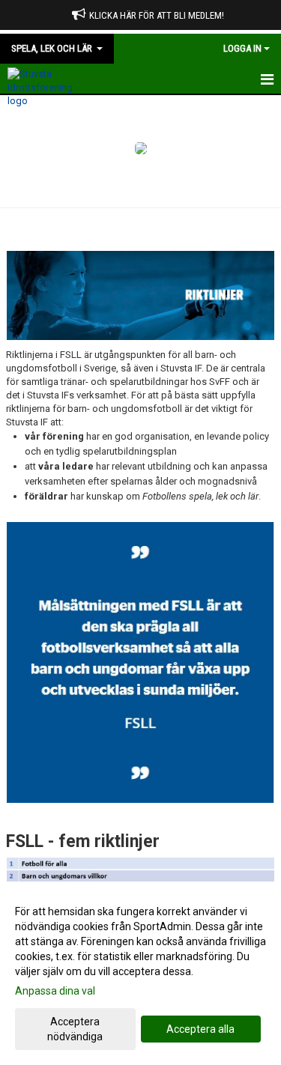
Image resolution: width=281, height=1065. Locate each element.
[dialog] (140, 973)
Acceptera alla (200, 1029)
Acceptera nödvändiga (75, 1029)
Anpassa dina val (55, 991)
